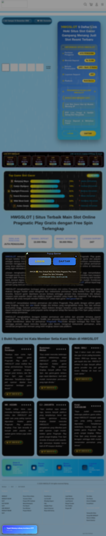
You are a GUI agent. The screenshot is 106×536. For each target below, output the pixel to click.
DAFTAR (64, 261)
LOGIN (40, 261)
